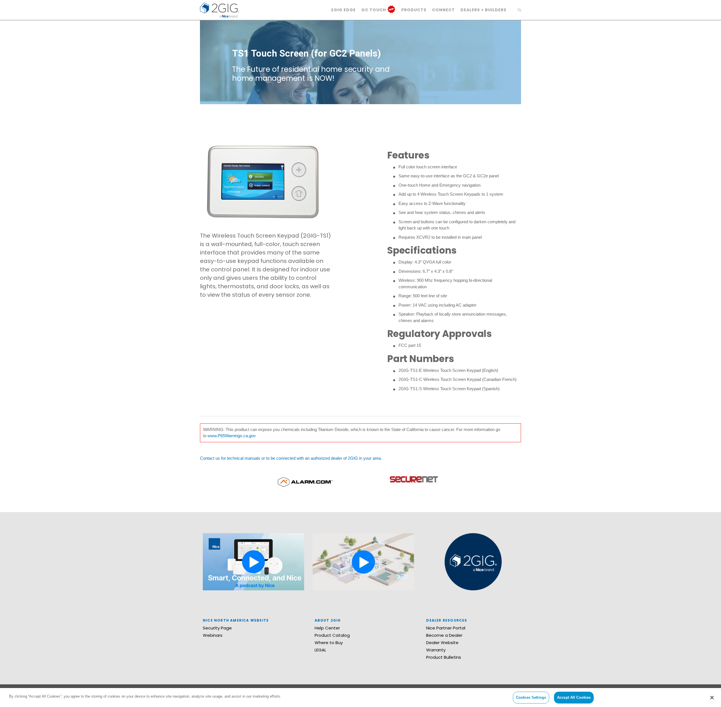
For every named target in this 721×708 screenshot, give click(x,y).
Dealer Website (442, 643)
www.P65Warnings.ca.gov (232, 435)
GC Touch (374, 10)
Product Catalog (332, 635)
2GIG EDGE (343, 10)
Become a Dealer (444, 635)
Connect (443, 10)
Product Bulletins (443, 657)
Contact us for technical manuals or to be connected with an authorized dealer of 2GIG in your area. (291, 458)
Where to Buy (329, 643)
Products (413, 10)
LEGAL (320, 650)
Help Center (327, 628)
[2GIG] (219, 9)
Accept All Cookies (574, 697)
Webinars (212, 635)
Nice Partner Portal (445, 628)
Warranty (436, 650)
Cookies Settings (531, 697)
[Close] (712, 697)
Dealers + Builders (483, 10)
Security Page (217, 628)
